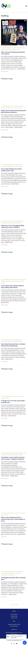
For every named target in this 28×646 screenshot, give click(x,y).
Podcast (3, 49)
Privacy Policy (14, 616)
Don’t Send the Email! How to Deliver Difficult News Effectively (13, 345)
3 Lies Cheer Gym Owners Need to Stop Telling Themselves (12, 286)
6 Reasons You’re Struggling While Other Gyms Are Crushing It (12, 226)
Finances (16, 106)
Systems (20, 107)
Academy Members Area (14, 624)
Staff (6, 49)
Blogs (17, 47)
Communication (17, 164)
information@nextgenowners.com (14, 632)
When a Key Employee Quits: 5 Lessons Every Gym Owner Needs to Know (13, 519)
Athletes (13, 47)
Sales (13, 222)
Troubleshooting (11, 575)
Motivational (22, 47)
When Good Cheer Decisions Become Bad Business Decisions (13, 111)
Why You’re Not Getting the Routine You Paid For (13, 53)
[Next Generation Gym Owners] (6, 6)
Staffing (10, 49)
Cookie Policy (14, 614)
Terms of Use (14, 618)
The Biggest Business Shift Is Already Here (13, 578)
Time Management (16, 49)
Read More (21, 69)
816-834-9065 (14, 634)
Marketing (21, 106)
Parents (9, 166)
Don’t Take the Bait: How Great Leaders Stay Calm (11, 170)
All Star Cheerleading (6, 47)
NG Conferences (14, 626)
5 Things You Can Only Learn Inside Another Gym (13, 401)
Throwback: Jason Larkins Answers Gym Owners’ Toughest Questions (13, 458)
